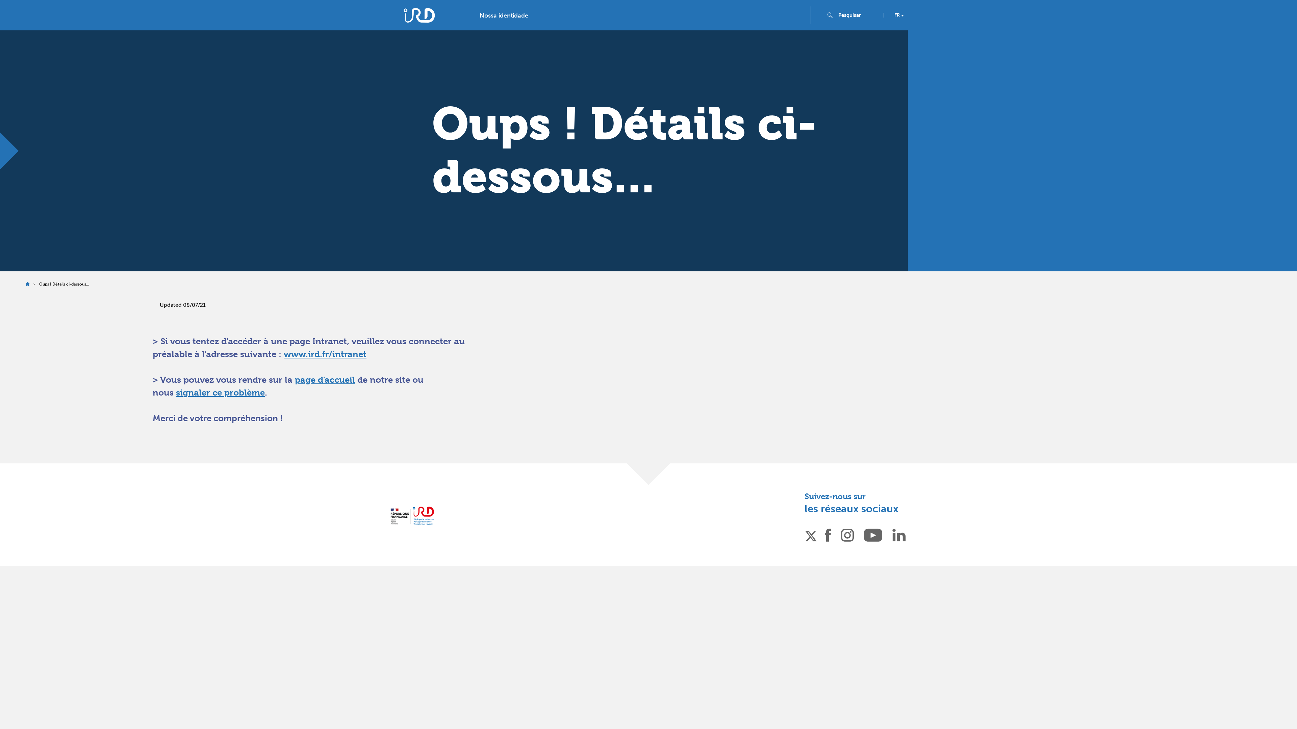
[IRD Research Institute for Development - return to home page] (412, 516)
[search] (858, 15)
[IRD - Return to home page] (419, 15)
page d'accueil (325, 380)
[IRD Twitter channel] (811, 535)
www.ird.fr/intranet (325, 354)
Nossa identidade (504, 15)
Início (27, 284)
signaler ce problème (220, 392)
